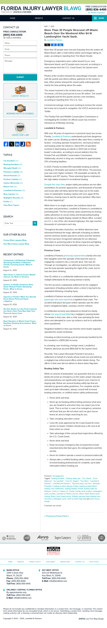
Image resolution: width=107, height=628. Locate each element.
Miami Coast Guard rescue (61, 496)
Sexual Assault (12, 175)
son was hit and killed (61, 314)
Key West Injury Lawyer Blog (16, 244)
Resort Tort (10, 187)
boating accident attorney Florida (66, 486)
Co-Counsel (20, 114)
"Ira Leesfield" (58, 481)
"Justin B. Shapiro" (72, 481)
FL (67, 491)
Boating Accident (13, 164)
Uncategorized (58, 476)
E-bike (8, 201)
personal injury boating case (89, 496)
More (101, 18)
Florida (71, 491)
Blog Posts (94, 562)
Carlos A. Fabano (58, 491)
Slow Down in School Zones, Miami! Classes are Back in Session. (19, 276)
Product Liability (13, 179)
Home (12, 18)
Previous (49, 516)
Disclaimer (50, 562)
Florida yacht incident (83, 491)
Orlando (75, 496)
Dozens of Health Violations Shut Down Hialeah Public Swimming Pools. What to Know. (18, 287)
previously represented (74, 256)
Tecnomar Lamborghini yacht (55, 499)
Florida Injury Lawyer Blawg (41, 12)
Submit (20, 77)
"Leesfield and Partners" (61, 484)
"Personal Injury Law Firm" (82, 484)
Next (66, 516)
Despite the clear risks (54, 184)
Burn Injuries (11, 194)
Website (39, 18)
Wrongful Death (12, 168)
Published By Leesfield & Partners (95, 9)
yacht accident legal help (76, 499)
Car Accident (11, 161)
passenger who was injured (57, 299)
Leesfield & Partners (61, 136)
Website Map (65, 562)
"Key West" (84, 481)
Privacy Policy (35, 562)
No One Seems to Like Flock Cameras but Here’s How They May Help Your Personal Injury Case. (20, 311)
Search (35, 223)
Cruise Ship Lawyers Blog (15, 240)
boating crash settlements (54, 489)
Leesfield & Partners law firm (67, 494)
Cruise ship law (20, 135)
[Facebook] (6, 144)
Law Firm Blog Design (91, 619)
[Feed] (28, 144)
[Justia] (22, 144)
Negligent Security (13, 198)
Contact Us (68, 18)
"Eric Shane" (87, 478)
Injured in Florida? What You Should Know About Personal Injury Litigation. (20, 299)
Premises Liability (13, 172)
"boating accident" (58, 478)
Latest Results (20, 96)
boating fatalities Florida (74, 489)
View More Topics (11, 205)
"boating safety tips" (73, 478)
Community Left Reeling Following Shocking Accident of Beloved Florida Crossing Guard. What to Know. (19, 263)
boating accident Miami (88, 486)
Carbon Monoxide (13, 183)
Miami (81, 494)
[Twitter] (11, 144)
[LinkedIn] (17, 144)
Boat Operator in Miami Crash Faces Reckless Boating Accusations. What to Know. (20, 323)
